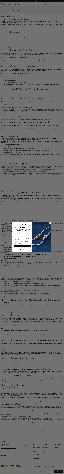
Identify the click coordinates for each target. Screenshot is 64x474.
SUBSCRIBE (22, 246)
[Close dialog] (50, 223)
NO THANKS (22, 249)
